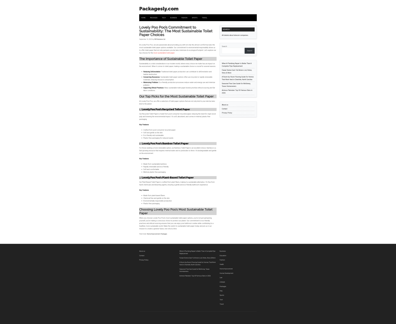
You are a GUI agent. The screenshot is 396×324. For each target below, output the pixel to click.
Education (223, 255)
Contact (224, 109)
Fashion (222, 260)
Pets (221, 291)
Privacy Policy (227, 113)
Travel (222, 304)
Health (222, 264)
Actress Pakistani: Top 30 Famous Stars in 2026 (195, 276)
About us (225, 105)
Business (223, 251)
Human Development (226, 273)
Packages (164, 234)
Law (221, 277)
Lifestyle (222, 282)
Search (224, 46)
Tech (221, 299)
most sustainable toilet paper (164, 53)
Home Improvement (153, 234)
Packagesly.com (159, 9)
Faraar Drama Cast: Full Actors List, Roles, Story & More (197, 258)
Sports (222, 295)
